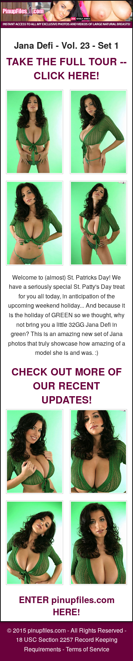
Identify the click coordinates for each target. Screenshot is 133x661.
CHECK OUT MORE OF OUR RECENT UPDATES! (66, 385)
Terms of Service (87, 649)
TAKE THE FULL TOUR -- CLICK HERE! (66, 68)
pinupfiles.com (47, 630)
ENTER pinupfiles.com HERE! (67, 605)
